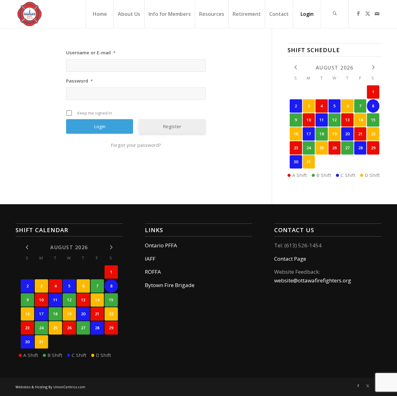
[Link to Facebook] (358, 13)
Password (79, 81)
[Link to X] (367, 13)
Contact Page (290, 258)
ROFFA (153, 271)
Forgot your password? (136, 145)
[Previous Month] (296, 67)
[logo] (29, 14)
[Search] (335, 14)
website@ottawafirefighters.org (312, 280)
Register (172, 126)
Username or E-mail (90, 52)
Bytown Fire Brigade (169, 285)
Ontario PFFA (161, 245)
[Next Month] (373, 67)
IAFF (150, 258)
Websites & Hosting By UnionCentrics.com (50, 387)
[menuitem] (100, 14)
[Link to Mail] (376, 13)
